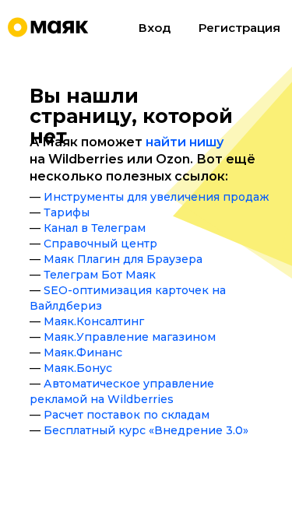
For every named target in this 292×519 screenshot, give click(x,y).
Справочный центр (100, 244)
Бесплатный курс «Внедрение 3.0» (146, 430)
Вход (155, 27)
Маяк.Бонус (78, 368)
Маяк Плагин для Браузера (123, 259)
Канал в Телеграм (95, 228)
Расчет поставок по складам (126, 415)
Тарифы (67, 212)
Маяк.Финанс (83, 352)
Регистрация (239, 27)
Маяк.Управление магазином (130, 337)
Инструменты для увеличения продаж (156, 197)
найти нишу (184, 142)
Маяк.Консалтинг (94, 321)
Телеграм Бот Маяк (100, 275)
